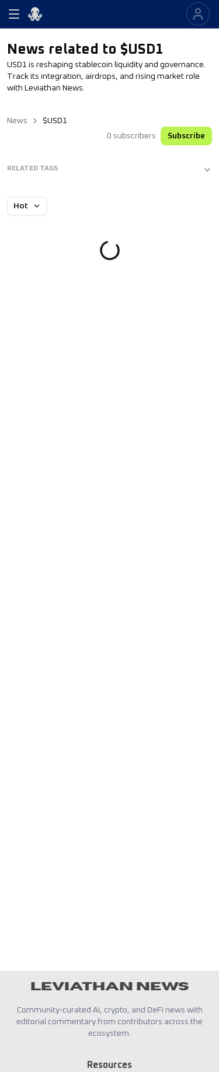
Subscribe (186, 136)
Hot (20, 206)
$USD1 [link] (55, 121)
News (17, 121)
